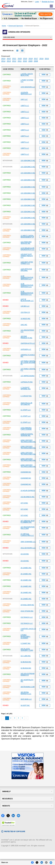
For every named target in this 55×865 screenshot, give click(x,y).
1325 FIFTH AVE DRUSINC (26, 269)
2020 (20, 59)
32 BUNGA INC (26, 662)
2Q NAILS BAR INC (27, 605)
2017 (36, 59)
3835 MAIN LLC (26, 699)
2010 (25, 61)
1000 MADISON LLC (28, 87)
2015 (47, 59)
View (43, 74)
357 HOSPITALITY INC (27, 680)
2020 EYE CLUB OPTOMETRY (26, 403)
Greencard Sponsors (15, 26)
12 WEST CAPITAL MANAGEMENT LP (27, 236)
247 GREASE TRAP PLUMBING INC (28, 521)
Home (4, 26)
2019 (25, 59)
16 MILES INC (25, 318)
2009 (30, 61)
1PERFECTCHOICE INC (28, 355)
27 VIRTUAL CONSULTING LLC (27, 534)
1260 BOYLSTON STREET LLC (27, 262)
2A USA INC (25, 554)
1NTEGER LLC (26, 349)
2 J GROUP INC (26, 396)
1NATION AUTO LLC (28, 343)
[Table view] (22, 50)
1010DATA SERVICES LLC (26, 93)
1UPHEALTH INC (27, 382)
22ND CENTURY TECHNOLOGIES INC (28, 441)
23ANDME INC (26, 472)
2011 (20, 61)
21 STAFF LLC (26, 410)
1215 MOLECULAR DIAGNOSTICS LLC (27, 248)
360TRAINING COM (28, 687)
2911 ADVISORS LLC (28, 548)
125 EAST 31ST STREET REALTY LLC (27, 255)
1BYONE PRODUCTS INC (26, 337)
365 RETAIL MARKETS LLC (26, 693)
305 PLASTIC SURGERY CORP (27, 649)
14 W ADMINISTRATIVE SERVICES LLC (27, 277)
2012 (14, 61)
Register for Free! (48, 2)
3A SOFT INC (25, 705)
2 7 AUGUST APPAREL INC (26, 388)
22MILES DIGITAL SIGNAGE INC (27, 434)
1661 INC (24, 325)
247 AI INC (24, 503)
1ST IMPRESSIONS (27, 376)
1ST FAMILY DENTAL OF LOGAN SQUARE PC (28, 362)
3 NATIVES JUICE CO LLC (28, 629)
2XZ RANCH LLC (27, 617)
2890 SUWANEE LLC (28, 542)
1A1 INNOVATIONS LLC (27, 331)
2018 (31, 59)
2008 (36, 61)
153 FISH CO (25, 312)
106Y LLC (24, 99)
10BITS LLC (25, 106)
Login (37, 2)
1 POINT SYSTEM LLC (27, 80)
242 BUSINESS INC (28, 497)
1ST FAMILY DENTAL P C (28, 369)
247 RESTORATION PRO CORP (28, 527)
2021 (14, 59)
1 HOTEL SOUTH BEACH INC (27, 74)
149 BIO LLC (25, 306)
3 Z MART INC (26, 643)
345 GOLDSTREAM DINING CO (27, 674)
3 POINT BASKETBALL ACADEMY (25, 636)
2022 (9, 59)
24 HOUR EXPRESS (28, 490)
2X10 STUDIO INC (27, 611)
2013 (9, 61)
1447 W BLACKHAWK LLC (27, 300)
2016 (41, 59)
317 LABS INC (26, 656)
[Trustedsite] (8, 826)
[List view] (17, 50)
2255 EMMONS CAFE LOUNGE (26, 428)
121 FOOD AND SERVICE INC (26, 242)
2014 (3, 61)
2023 (3, 59)
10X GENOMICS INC (28, 160)
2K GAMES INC (26, 568)
